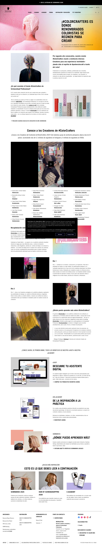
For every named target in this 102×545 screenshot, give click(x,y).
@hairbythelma (78, 206)
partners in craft (32, 105)
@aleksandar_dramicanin (81, 192)
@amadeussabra (79, 210)
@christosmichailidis (59, 192)
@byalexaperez (36, 192)
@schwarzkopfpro (63, 323)
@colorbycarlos (15, 203)
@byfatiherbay (57, 216)
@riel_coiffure (57, 203)
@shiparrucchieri (58, 207)
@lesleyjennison (57, 198)
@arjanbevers (36, 210)
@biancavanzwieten (37, 216)
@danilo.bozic (15, 192)
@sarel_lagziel (78, 214)
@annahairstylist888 (79, 219)
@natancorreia (36, 197)
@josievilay (14, 212)
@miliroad (66, 339)
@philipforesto (15, 207)
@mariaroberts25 (37, 206)
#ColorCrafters (33, 110)
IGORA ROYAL (19, 101)
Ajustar (29, 234)
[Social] (79, 517)
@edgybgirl (14, 198)
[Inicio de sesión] (96, 12)
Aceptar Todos (71, 234)
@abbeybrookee (15, 221)
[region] (51, 228)
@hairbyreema (15, 216)
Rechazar (60, 234)
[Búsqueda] (98, 12)
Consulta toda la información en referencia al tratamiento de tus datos (62, 536)
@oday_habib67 (57, 212)
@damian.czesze (79, 197)
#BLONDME (13, 116)
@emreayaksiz (78, 201)
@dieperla (35, 201)
